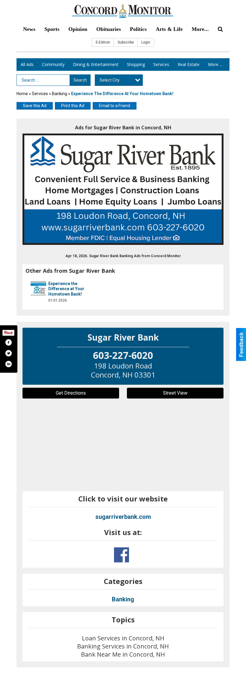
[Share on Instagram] (8, 364)
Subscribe (126, 42)
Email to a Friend (114, 105)
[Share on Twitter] (8, 353)
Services (161, 64)
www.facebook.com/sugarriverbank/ (121, 554)
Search (80, 80)
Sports (51, 29)
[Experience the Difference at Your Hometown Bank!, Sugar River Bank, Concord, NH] (123, 189)
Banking (60, 93)
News (29, 29)
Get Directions (71, 393)
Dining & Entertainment (95, 64)
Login (145, 42)
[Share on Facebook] (8, 342)
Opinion (77, 29)
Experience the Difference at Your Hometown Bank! (66, 288)
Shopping (136, 64)
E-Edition (103, 42)
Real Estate (189, 64)
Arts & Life (169, 29)
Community (53, 64)
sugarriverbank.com (123, 516)
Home (22, 93)
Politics (138, 29)
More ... (215, 64)
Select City (110, 80)
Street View (175, 393)
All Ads (27, 64)
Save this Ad (34, 105)
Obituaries (108, 29)
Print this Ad (72, 105)
